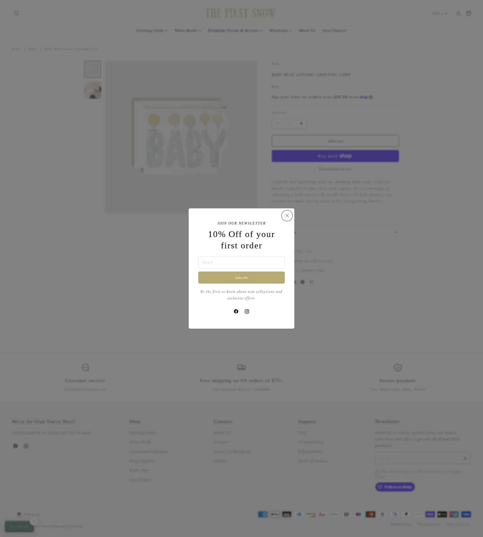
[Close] (287, 215)
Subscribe (241, 277)
